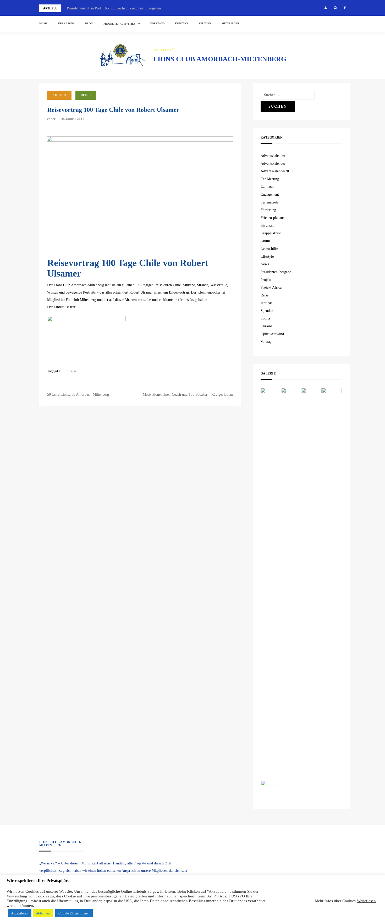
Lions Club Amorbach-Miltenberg (219, 59)
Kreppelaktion (271, 233)
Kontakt (181, 23)
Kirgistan (267, 225)
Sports (265, 318)
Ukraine (266, 326)
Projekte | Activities (119, 23)
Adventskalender (273, 156)
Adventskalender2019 (277, 171)
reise (73, 371)
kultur (63, 371)
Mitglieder (230, 23)
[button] (325, 7)
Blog (89, 23)
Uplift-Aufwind (272, 334)
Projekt (266, 280)
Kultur (59, 95)
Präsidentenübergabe (276, 272)
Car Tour (267, 187)
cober (51, 119)
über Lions (66, 23)
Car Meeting (270, 179)
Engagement (270, 194)
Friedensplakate (272, 218)
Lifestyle (267, 256)
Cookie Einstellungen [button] (74, 913)
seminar (266, 303)
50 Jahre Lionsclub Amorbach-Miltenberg (78, 394)
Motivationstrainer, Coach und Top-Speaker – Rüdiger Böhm (188, 394)
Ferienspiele (269, 202)
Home (43, 23)
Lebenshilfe (269, 249)
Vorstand (157, 23)
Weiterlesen (366, 901)
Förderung (268, 210)
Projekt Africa (271, 287)
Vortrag (266, 342)
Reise (86, 95)
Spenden (205, 23)
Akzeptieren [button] (19, 913)
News (265, 264)
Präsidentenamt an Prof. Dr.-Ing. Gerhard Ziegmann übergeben (114, 8)
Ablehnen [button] (43, 913)
